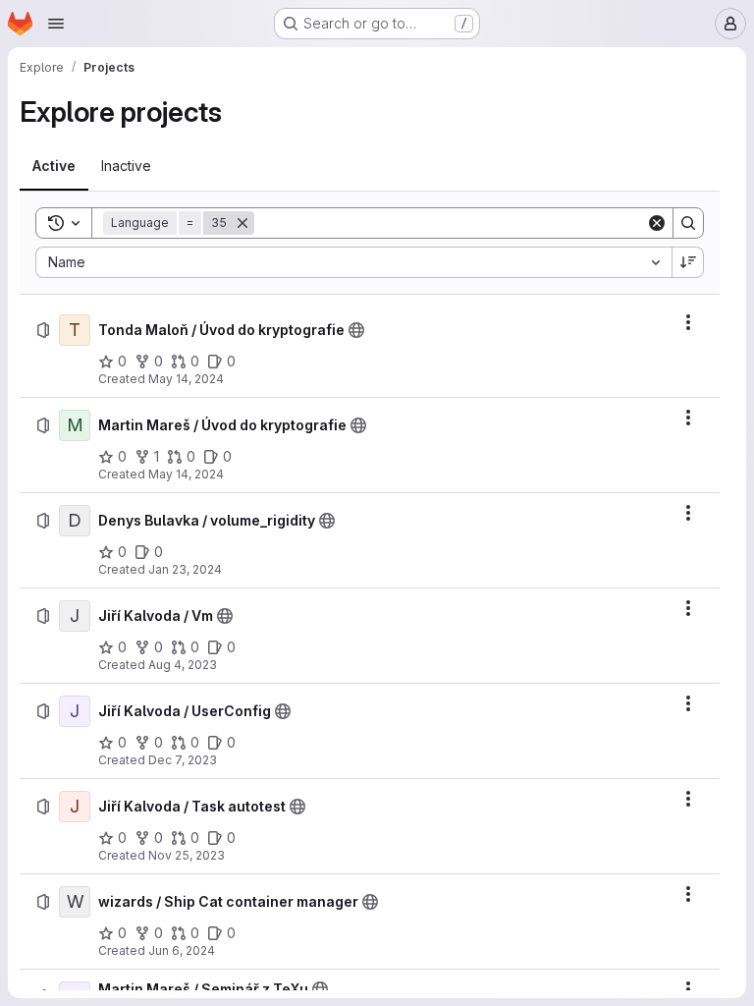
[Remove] (242, 223)
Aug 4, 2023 (182, 664)
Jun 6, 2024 (181, 950)
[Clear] (657, 223)
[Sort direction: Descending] (688, 262)
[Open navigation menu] (56, 23)
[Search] (688, 223)
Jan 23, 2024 (185, 569)
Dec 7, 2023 (182, 760)
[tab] (54, 166)
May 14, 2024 (186, 378)
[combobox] (353, 262)
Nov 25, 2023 (186, 855)
